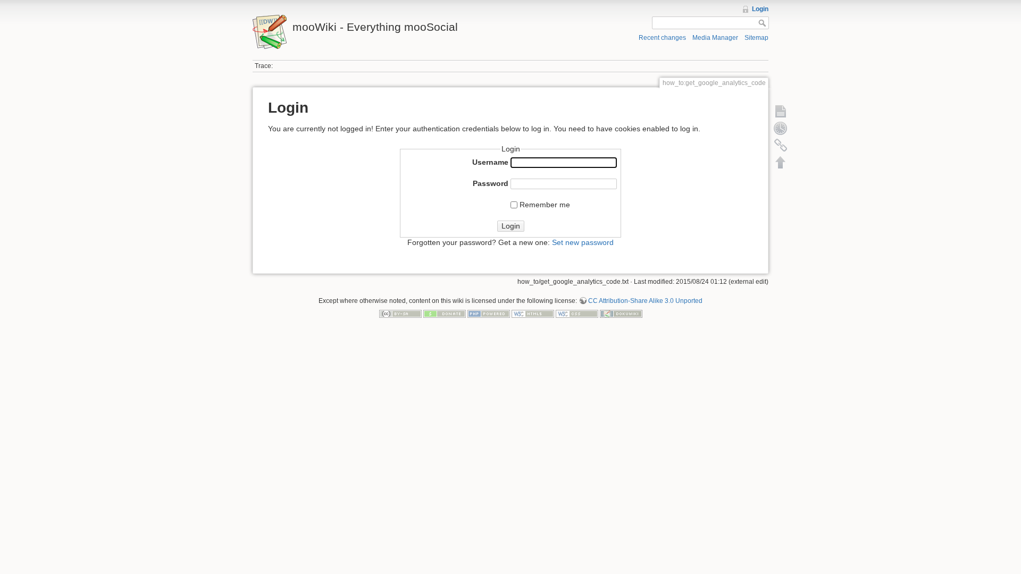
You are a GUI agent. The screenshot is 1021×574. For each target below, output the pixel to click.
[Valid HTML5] (533, 313)
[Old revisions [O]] (780, 128)
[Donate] (444, 313)
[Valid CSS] (577, 313)
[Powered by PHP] (488, 313)
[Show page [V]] (780, 111)
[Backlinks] (780, 145)
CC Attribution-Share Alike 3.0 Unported (645, 301)
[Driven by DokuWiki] (621, 313)
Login (760, 9)
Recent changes (662, 37)
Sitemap (756, 37)
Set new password (583, 242)
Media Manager (715, 37)
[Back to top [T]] (780, 162)
